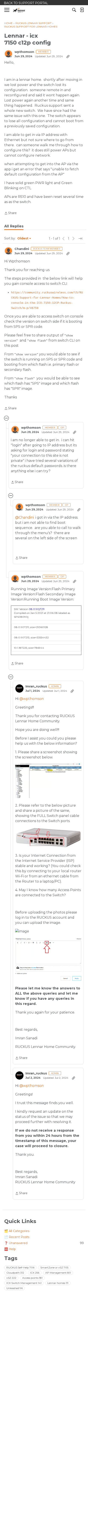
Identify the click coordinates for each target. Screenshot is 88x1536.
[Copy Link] (67, 56)
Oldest (23, 238)
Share (10, 213)
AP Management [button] (58, 1272)
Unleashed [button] (14, 1288)
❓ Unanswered (44, 1243)
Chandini (22, 249)
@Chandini (24, 517)
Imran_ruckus (36, 686)
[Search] (74, 10)
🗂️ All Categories (16, 1231)
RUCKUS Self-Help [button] (20, 1267)
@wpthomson (31, 699)
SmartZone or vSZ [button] (54, 1267)
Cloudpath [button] (15, 1272)
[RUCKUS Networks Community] (19, 10)
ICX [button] (34, 1272)
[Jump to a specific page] (80, 238)
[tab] (14, 226)
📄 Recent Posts (16, 1237)
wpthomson (24, 52)
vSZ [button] (11, 1277)
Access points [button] (32, 1277)
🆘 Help (10, 1249)
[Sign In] (82, 10)
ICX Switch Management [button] (23, 1283)
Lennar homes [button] (57, 1283)
